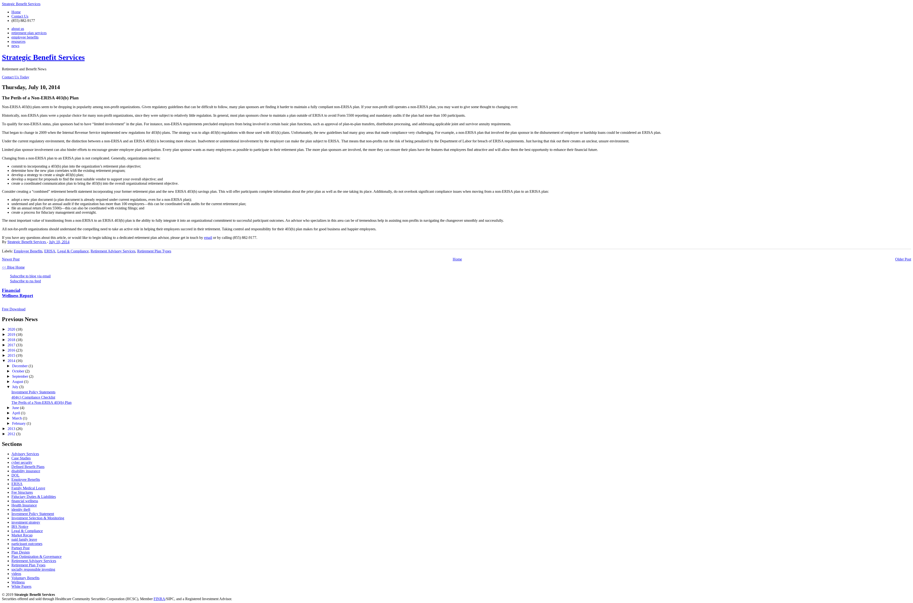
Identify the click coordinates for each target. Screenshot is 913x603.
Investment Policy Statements (33, 392)
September (20, 376)
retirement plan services (29, 33)
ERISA (49, 251)
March (17, 418)
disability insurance (25, 471)
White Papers (21, 586)
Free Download (13, 309)
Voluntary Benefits (25, 578)
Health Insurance (24, 505)
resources (18, 41)
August (18, 382)
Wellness (18, 582)
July (15, 387)
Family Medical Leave (28, 488)
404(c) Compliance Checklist (33, 397)
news (15, 46)
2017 (12, 345)
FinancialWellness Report (17, 293)
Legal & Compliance (73, 251)
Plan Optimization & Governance (36, 557)
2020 (12, 329)
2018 (12, 340)
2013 (12, 429)
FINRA (159, 599)
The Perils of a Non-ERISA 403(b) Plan (41, 402)
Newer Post (10, 259)
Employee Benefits (28, 251)
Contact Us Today (15, 77)
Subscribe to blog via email (30, 276)
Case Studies (21, 458)
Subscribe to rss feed (25, 281)
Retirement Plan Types (154, 251)
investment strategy (25, 522)
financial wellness (24, 501)
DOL (15, 475)
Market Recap (22, 535)
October (18, 371)
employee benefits (25, 37)
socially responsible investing (33, 569)
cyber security (21, 462)
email (208, 238)
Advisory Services (25, 454)
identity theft (20, 509)
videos (16, 574)
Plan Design (20, 552)
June (16, 408)
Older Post (903, 259)
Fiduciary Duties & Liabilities (33, 497)
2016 (12, 350)
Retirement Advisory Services (113, 251)
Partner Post (20, 548)
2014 (12, 361)
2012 (12, 434)
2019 (12, 335)
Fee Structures (22, 492)
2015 (12, 355)
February (19, 423)
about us (17, 29)
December (20, 366)
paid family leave (24, 539)
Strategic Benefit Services (21, 4)
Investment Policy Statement (32, 514)
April (16, 413)
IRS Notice (19, 527)
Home (16, 12)
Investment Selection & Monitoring (37, 518)
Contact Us (19, 16)
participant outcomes (26, 544)
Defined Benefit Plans (27, 467)
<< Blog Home (13, 267)
